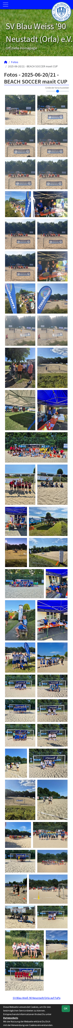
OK (66, 1008)
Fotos (14, 62)
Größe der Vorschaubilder (57, 88)
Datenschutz (10, 1017)
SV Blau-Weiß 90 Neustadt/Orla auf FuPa (36, 998)
